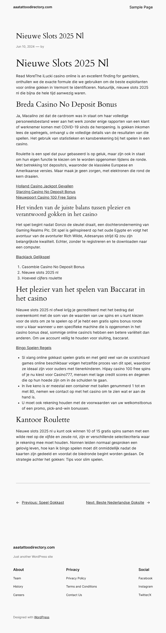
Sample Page (141, 7)
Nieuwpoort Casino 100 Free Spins (46, 197)
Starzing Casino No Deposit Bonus (45, 192)
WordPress (41, 617)
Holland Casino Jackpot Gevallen (44, 186)
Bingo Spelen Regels (33, 348)
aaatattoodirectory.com (32, 7)
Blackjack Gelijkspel (33, 257)
